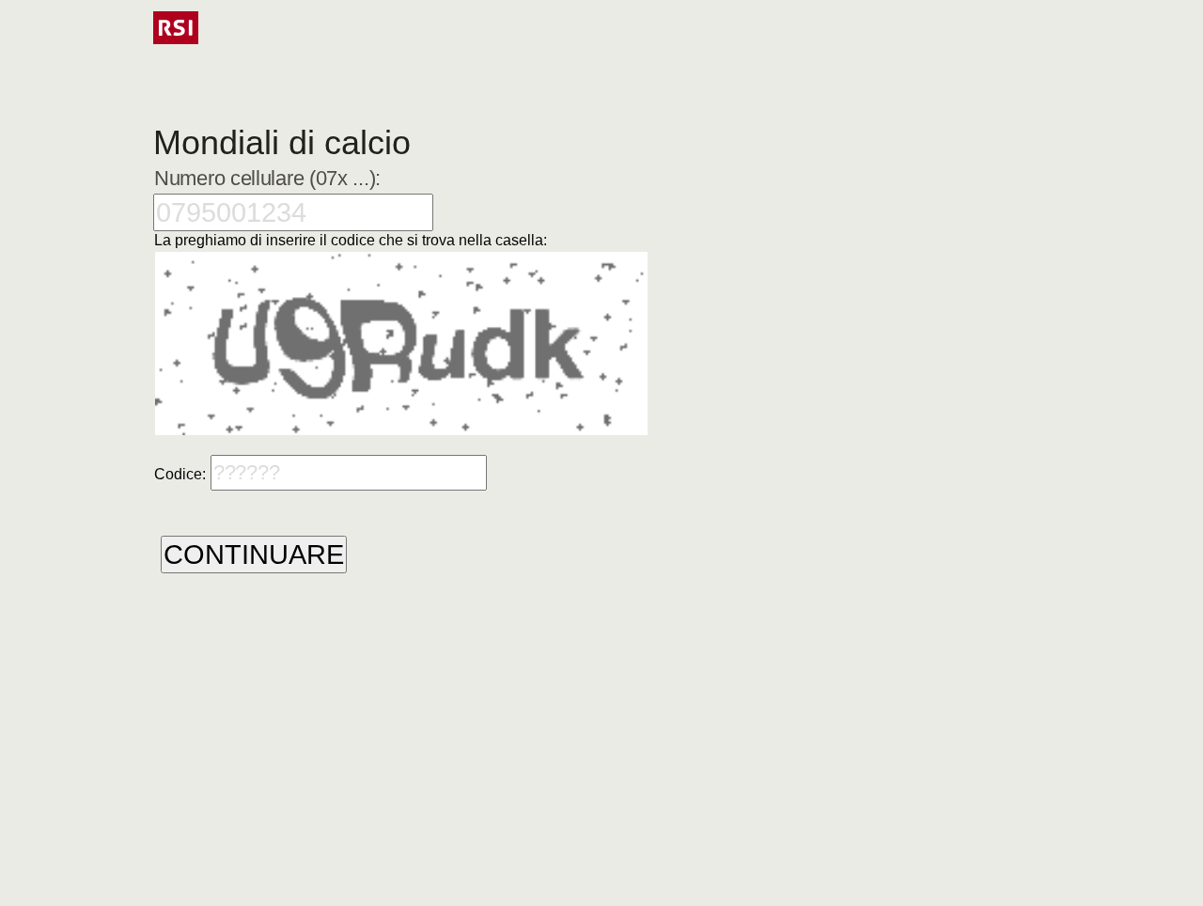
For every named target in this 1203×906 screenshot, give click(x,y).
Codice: (180, 474)
